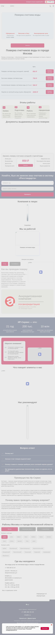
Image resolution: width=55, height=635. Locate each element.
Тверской (37, 552)
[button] (40, 272)
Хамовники (46, 552)
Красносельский (38, 548)
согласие (26, 627)
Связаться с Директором (27, 618)
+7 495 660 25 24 (10, 567)
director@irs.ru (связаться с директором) (13, 579)
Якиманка (6, 555)
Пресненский (17, 552)
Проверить (27, 194)
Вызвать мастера (50, 71)
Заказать (27, 45)
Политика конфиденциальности (27, 623)
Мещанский (6, 552)
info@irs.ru (8, 576)
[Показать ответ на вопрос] (3, 453)
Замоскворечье (25, 548)
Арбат (4, 548)
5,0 (53, 1)
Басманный (13, 548)
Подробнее (27, 225)
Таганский (28, 552)
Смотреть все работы (28, 259)
